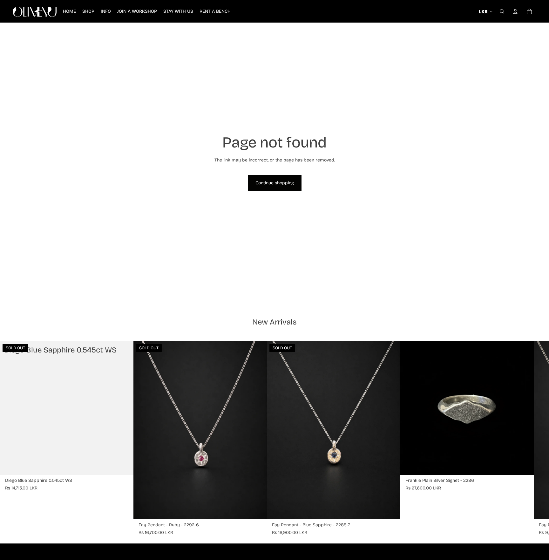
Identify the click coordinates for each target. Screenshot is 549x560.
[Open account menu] (515, 11)
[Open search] (502, 11)
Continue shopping (274, 183)
